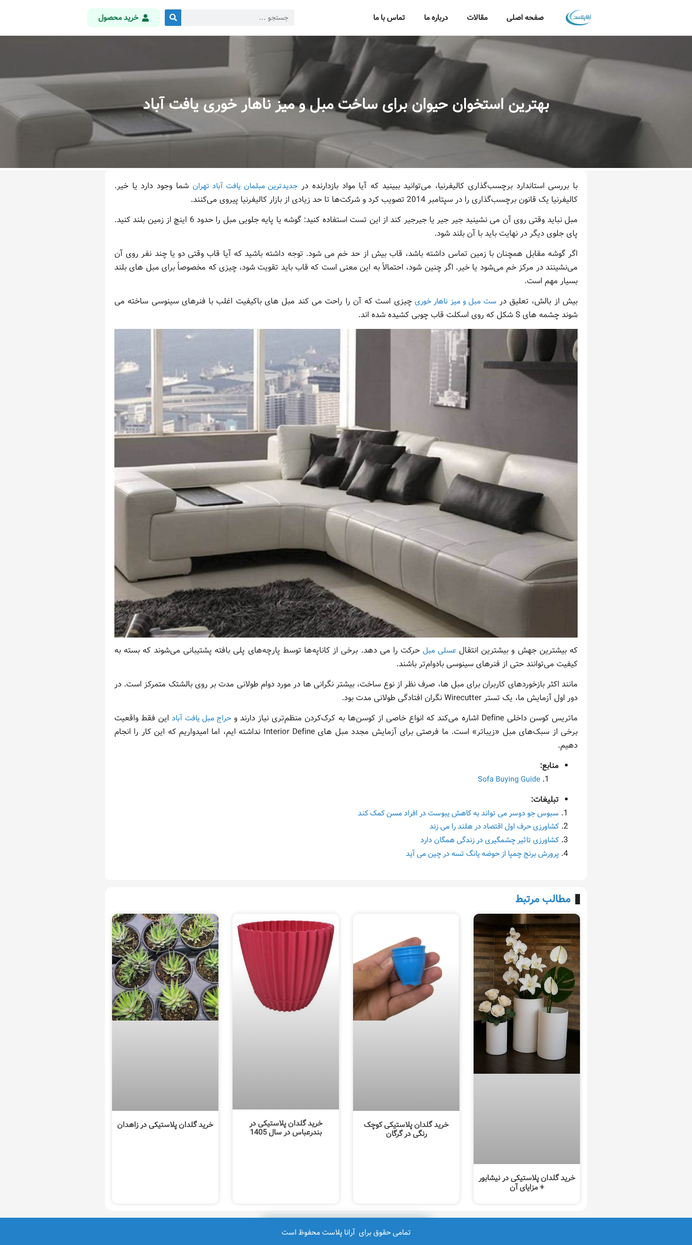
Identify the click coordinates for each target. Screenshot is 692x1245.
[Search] (173, 17)
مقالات (477, 18)
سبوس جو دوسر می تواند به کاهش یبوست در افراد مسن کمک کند (458, 813)
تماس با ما (389, 18)
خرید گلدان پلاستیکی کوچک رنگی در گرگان (406, 1129)
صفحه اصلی (525, 18)
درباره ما (436, 18)
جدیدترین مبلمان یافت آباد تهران (245, 186)
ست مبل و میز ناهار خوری (455, 301)
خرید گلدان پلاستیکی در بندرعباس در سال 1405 (285, 1127)
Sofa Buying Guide (509, 779)
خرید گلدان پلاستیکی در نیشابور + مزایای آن (527, 1182)
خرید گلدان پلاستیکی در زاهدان (165, 1125)
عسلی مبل (439, 650)
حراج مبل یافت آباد (201, 718)
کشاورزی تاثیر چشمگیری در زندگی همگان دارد (489, 840)
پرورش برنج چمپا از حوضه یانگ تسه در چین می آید (482, 854)
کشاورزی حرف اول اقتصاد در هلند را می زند (494, 826)
